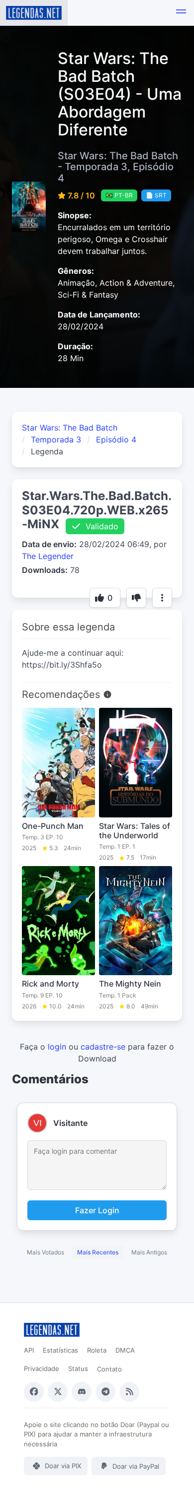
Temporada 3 (56, 439)
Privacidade (41, 1368)
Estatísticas (60, 1350)
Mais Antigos (149, 1252)
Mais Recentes (97, 1252)
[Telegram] (105, 1392)
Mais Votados (45, 1252)
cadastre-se (103, 1047)
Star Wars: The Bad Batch (69, 428)
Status (78, 1368)
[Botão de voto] (136, 598)
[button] (181, 13)
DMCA (125, 1350)
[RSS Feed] (129, 1392)
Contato (109, 1369)
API (29, 1350)
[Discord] (82, 1392)
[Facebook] (34, 1392)
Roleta (96, 1350)
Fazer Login (97, 1210)
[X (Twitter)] (58, 1392)
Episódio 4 (116, 439)
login (57, 1047)
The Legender (48, 556)
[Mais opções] (162, 598)
